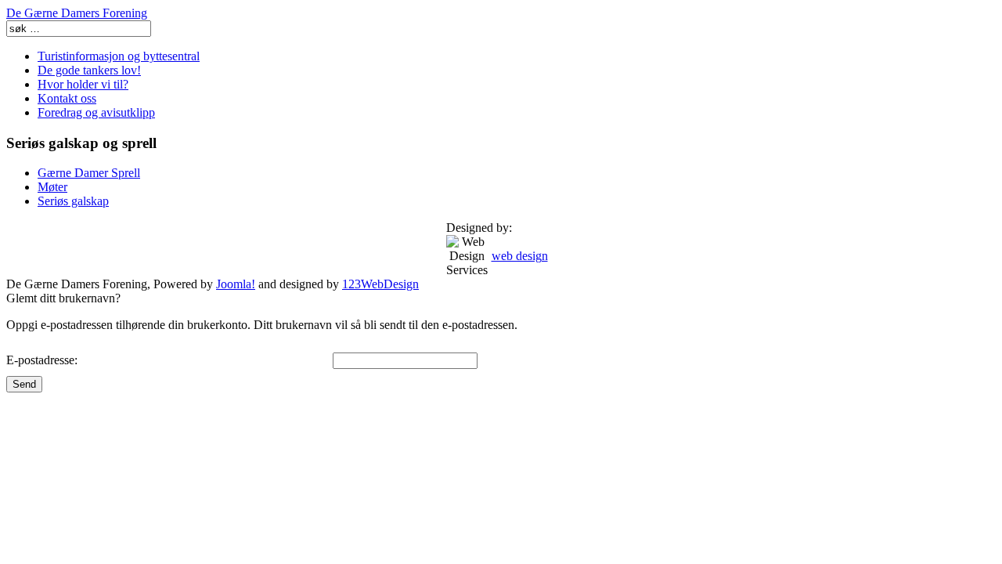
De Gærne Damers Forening (76, 13)
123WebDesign (380, 284)
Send (24, 384)
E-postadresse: (41, 360)
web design (520, 255)
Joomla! (235, 284)
